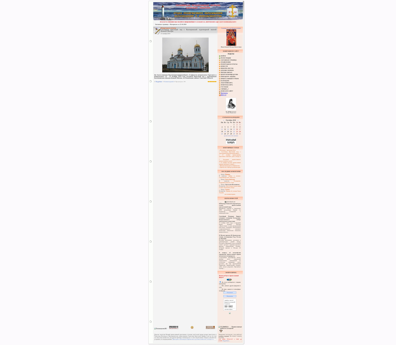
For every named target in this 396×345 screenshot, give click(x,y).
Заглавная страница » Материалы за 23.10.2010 (170, 24)
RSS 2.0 (223, 95)
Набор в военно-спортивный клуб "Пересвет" (230, 176)
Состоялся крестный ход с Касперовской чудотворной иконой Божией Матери (188, 30)
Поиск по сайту (227, 91)
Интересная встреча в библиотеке (230, 166)
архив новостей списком (231, 136)
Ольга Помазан (230, 179)
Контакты (224, 93)
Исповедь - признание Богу (228, 150)
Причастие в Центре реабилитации (230, 167)
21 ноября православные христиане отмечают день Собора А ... (230, 156)
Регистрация (226, 58)
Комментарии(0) (169, 82)
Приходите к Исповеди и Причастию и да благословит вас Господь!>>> (193, 339)
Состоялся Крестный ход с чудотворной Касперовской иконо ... (230, 152)
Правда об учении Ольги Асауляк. (230, 192)
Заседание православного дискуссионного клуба (230, 160)
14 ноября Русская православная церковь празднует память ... (230, 163)
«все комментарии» (230, 194)
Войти (223, 56)
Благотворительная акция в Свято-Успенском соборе (230, 186)
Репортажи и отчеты (168, 28)
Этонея (227, 189)
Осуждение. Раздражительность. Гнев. (230, 181)
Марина (227, 174)
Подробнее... (226, 341)
